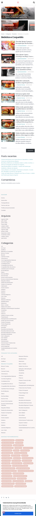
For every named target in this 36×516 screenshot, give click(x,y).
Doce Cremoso (16, 455)
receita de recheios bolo (8, 478)
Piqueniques (4, 317)
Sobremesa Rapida (7, 486)
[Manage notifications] (3, 512)
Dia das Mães (5, 274)
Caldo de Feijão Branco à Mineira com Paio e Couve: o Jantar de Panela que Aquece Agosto (18, 174)
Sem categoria (5, 336)
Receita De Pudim (7, 476)
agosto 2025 (4, 229)
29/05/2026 (30, 58)
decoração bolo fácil (20, 453)
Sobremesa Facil (20, 483)
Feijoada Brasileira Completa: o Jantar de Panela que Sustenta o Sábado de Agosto (15, 167)
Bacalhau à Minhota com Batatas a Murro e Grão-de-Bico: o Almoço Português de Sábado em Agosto (17, 163)
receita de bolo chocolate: (20, 466)
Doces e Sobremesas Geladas (7, 95)
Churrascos (4, 258)
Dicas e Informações (7, 277)
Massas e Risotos (6, 300)
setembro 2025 (5, 228)
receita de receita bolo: (20, 476)
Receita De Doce (6, 473)
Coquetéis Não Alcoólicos (6, 82)
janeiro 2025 (4, 231)
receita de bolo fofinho (8, 468)
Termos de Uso (5, 205)
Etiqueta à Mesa (5, 281)
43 (2, 246)
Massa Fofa (17, 458)
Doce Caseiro (5, 455)
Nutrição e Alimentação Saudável (10, 308)
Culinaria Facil (25, 450)
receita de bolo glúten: (23, 468)
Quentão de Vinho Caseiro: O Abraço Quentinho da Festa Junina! (23, 69)
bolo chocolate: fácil (8, 443)
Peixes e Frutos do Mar (7, 315)
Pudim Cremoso (26, 460)
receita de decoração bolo (25, 471)
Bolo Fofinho (19, 443)
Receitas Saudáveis (6, 334)
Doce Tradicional (7, 458)
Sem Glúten (4, 338)
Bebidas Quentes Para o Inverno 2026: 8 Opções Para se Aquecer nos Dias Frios (13, 28)
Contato (3, 210)
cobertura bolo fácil (7, 448)
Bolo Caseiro (19, 440)
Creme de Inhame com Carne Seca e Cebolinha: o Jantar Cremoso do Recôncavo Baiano (17, 160)
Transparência (5, 203)
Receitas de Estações (7, 329)
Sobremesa (28, 481)
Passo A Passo (6, 460)
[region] (18, 507)
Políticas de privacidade (8, 208)
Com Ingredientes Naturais (8, 260)
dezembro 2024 (5, 233)
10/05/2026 (29, 85)
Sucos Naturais (5, 346)
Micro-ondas (4, 305)
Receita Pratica (21, 478)
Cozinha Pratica (28, 448)
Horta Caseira (5, 288)
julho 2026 (4, 221)
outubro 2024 (5, 236)
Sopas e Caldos (5, 345)
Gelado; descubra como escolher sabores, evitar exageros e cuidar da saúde (24, 134)
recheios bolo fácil (18, 481)
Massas (3, 298)
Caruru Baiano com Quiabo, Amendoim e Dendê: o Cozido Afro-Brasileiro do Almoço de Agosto (17, 170)
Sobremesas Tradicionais (8, 343)
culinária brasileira (7, 453)
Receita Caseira (28, 463)
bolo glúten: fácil (18, 445)
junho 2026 (4, 222)
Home (2, 34)
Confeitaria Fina (5, 263)
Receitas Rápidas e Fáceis (8, 332)
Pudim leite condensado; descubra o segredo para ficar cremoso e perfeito (24, 82)
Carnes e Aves (5, 257)
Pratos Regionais (5, 324)
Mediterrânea (5, 301)
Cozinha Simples (6, 450)
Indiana (3, 289)
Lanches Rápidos (6, 294)
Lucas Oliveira (21, 137)
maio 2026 (4, 224)
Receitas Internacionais (7, 331)
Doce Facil (25, 455)
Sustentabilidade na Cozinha (9, 348)
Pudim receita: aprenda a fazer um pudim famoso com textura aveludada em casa (24, 108)
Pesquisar (4, 148)
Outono (3, 312)
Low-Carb (4, 296)
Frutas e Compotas (6, 284)
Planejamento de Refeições (8, 319)
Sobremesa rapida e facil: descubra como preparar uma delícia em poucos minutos (23, 95)
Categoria (8, 34)
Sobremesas (4, 341)
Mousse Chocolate (27, 458)
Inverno (3, 291)
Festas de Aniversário (7, 282)
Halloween (4, 286)
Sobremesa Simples (20, 486)
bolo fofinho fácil (6, 445)
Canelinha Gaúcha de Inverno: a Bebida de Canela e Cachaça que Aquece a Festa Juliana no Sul (15, 16)
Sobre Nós (4, 200)
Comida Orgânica (6, 262)
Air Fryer (3, 248)
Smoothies (4, 339)
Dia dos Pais (4, 275)
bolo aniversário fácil (8, 440)
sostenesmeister (21, 45)
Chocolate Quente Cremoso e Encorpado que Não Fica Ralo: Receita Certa (23, 42)
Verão (3, 350)
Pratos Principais (5, 322)
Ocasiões (4, 310)
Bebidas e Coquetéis (8, 12)
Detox (2, 272)
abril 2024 (4, 238)
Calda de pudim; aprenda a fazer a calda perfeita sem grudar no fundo (24, 121)
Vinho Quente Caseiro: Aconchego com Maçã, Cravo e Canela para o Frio (24, 56)
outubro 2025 (5, 226)
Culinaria (16, 450)
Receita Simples (6, 481)
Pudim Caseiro (16, 460)
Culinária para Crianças (7, 269)
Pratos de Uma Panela (7, 320)
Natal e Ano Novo (6, 307)
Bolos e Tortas (5, 253)
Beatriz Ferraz (21, 85)
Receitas (14, 34)
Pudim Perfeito (6, 463)
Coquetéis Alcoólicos (8, 120)
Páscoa (3, 313)
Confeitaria (18, 448)
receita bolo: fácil (17, 463)
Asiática (3, 250)
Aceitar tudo (18, 513)
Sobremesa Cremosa (8, 483)
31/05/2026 (30, 45)
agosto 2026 (4, 219)
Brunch (3, 255)
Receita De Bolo (6, 466)
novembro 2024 (5, 235)
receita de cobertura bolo (9, 471)
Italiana (3, 293)
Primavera (4, 326)
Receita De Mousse (18, 473)
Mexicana (4, 303)
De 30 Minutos (5, 270)
